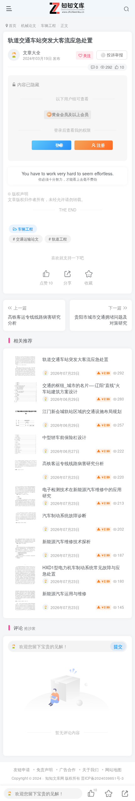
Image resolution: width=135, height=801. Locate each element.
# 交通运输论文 (26, 238)
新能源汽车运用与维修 (64, 593)
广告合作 (67, 769)
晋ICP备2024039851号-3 (102, 778)
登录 (59, 145)
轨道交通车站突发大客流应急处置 (50, 40)
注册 (101, 145)
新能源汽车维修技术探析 (66, 541)
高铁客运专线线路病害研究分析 (73, 463)
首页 (12, 25)
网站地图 (113, 769)
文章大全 (31, 52)
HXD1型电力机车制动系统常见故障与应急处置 (81, 570)
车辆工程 (48, 25)
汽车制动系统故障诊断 (64, 515)
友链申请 (22, 769)
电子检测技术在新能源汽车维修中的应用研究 (82, 492)
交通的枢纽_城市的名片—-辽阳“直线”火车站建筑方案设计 (81, 388)
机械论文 (28, 25)
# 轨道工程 (58, 238)
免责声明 (44, 769)
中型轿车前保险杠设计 (64, 437)
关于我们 (90, 769)
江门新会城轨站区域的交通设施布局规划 (82, 411)
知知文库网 (54, 778)
